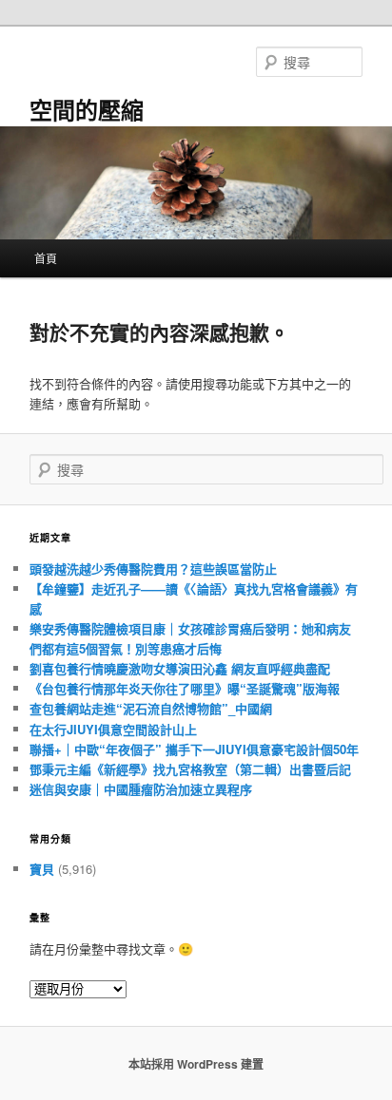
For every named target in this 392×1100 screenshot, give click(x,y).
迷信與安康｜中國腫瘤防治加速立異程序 (140, 789)
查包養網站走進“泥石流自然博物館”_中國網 (150, 708)
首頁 (45, 258)
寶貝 (41, 869)
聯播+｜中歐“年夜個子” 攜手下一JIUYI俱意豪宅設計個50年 (194, 749)
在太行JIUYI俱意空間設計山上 (113, 729)
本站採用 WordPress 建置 (196, 1063)
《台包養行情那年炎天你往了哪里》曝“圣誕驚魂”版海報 (184, 688)
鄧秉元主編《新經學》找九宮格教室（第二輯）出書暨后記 (190, 769)
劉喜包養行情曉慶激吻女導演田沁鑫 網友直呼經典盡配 (179, 668)
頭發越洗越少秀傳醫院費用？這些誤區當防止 (153, 568)
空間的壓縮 (86, 109)
